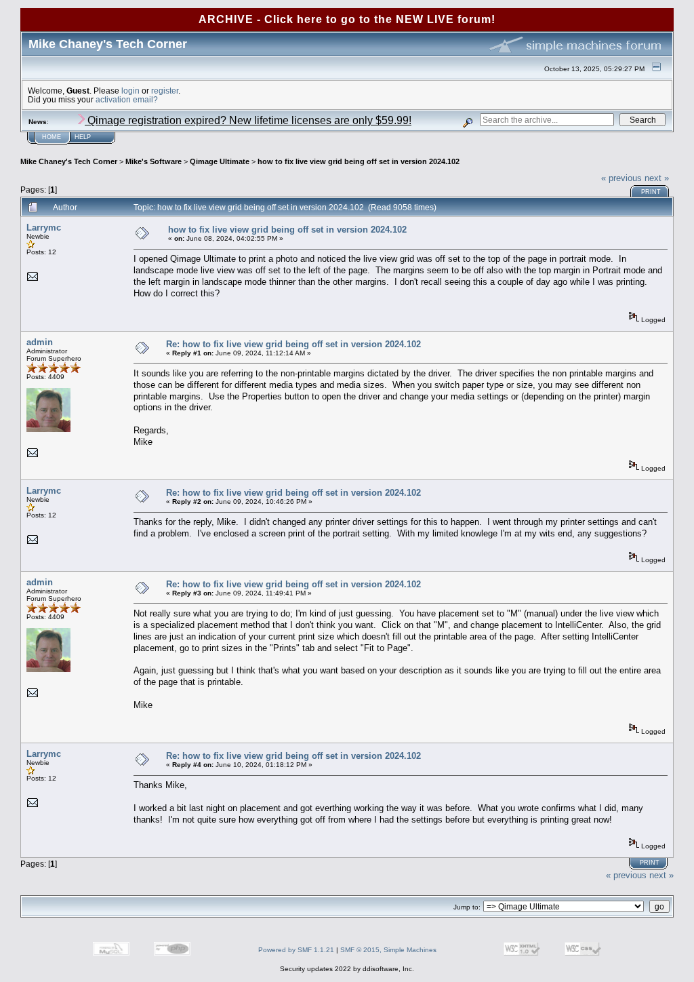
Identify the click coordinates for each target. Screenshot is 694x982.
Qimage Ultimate (219, 161)
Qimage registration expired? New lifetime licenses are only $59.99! (248, 120)
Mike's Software (153, 161)
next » (657, 178)
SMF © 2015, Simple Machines (388, 950)
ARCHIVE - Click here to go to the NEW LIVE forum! (347, 19)
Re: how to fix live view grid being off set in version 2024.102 (293, 344)
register (164, 90)
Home (51, 137)
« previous (621, 178)
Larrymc (43, 227)
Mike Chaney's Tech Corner (68, 161)
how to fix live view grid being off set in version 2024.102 (359, 161)
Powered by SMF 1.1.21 (296, 950)
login (130, 90)
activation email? (127, 99)
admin (39, 342)
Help (83, 137)
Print (651, 192)
